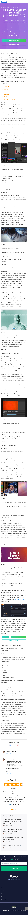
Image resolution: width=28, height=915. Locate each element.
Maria (12, 759)
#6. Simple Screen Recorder (9, 99)
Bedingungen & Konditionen (17, 905)
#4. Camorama (5, 94)
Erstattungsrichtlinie (9, 905)
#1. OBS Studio (6, 87)
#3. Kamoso (5, 91)
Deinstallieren (3, 905)
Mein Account (25, 905)
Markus (14, 751)
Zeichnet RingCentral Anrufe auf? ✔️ (12, 845)
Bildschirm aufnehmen (13, 7)
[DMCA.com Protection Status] (14, 907)
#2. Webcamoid (6, 89)
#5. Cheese (4, 96)
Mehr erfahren (9, 753)
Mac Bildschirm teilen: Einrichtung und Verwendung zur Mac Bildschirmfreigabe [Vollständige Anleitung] (13, 821)
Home (3, 7)
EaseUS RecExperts (19, 599)
